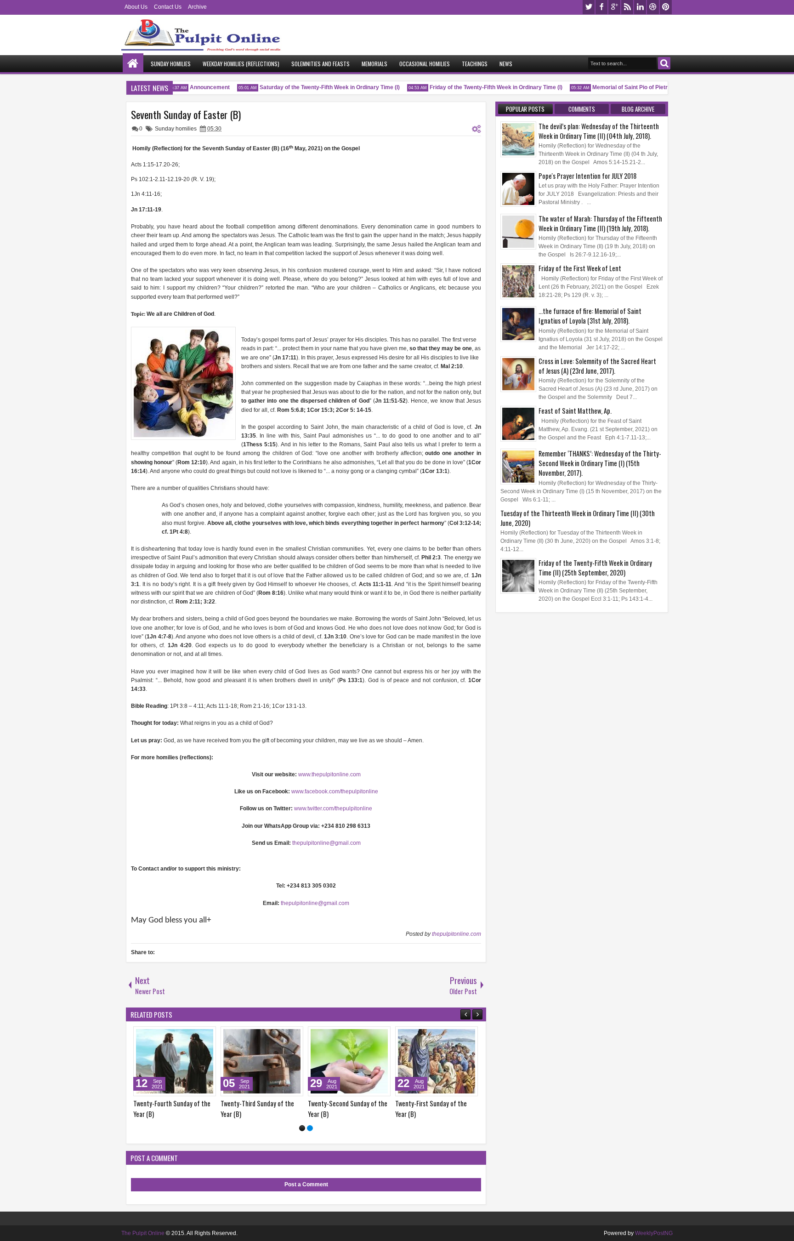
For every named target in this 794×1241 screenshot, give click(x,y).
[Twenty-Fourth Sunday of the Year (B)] (174, 1061)
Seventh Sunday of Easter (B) (186, 114)
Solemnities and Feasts (320, 64)
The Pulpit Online (142, 1233)
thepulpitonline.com (456, 934)
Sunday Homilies (171, 64)
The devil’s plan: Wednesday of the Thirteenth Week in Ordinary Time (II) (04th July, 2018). (599, 131)
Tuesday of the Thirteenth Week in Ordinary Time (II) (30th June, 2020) (577, 518)
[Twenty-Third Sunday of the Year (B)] (262, 1061)
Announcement (200, 87)
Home (133, 63)
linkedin (640, 7)
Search (664, 63)
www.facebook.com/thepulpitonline (334, 791)
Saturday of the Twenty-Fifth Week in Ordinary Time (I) (320, 87)
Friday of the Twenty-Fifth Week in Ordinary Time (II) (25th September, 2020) (595, 567)
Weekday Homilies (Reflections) (241, 64)
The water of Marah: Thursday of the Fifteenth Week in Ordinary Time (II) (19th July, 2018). (600, 223)
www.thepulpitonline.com (329, 774)
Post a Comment (306, 1184)
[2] (310, 1128)
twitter (589, 7)
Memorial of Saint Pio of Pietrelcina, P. (632, 87)
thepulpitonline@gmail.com (326, 843)
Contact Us (167, 7)
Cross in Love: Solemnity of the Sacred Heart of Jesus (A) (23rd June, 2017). (597, 366)
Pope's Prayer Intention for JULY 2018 (587, 176)
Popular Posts (525, 109)
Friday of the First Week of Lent (580, 268)
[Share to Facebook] (185, 1035)
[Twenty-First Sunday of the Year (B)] (436, 1061)
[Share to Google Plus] (205, 1035)
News (505, 64)
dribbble (653, 7)
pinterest (666, 7)
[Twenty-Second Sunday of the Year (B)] (349, 1061)
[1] (302, 1128)
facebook (601, 7)
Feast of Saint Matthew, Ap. (575, 411)
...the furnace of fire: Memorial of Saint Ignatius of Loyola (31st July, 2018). (590, 315)
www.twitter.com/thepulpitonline (333, 808)
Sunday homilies (176, 128)
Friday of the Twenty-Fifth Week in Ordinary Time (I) (486, 87)
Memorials (374, 64)
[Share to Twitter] (195, 1035)
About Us (136, 7)
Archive (197, 7)
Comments (581, 109)
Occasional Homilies (424, 64)
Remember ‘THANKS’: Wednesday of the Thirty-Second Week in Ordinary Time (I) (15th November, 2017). (600, 463)
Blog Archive (638, 109)
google (614, 7)
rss (627, 7)
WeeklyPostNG (654, 1233)
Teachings (475, 64)
